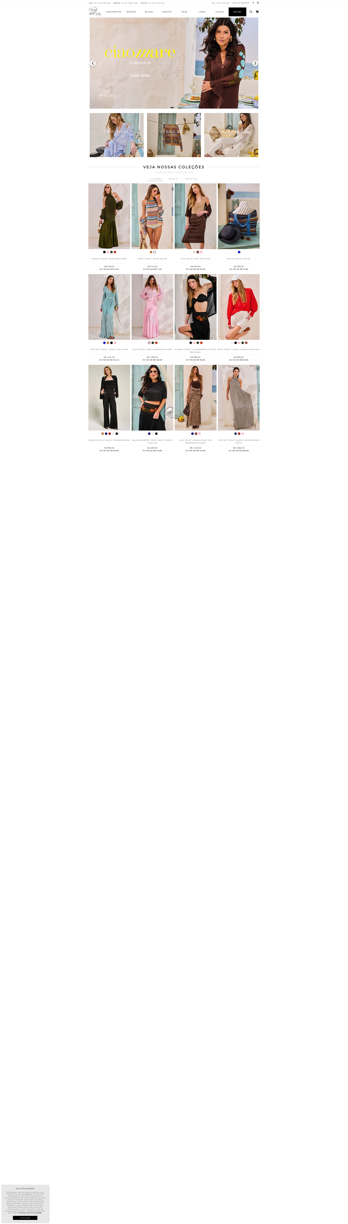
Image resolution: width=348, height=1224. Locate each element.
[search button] (251, 11)
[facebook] (253, 3)
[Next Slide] (255, 63)
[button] (171, 107)
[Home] (95, 16)
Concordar (25, 1218)
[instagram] (258, 3)
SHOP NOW (117, 150)
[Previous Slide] (93, 63)
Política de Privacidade (30, 1213)
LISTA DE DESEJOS (240, 3)
